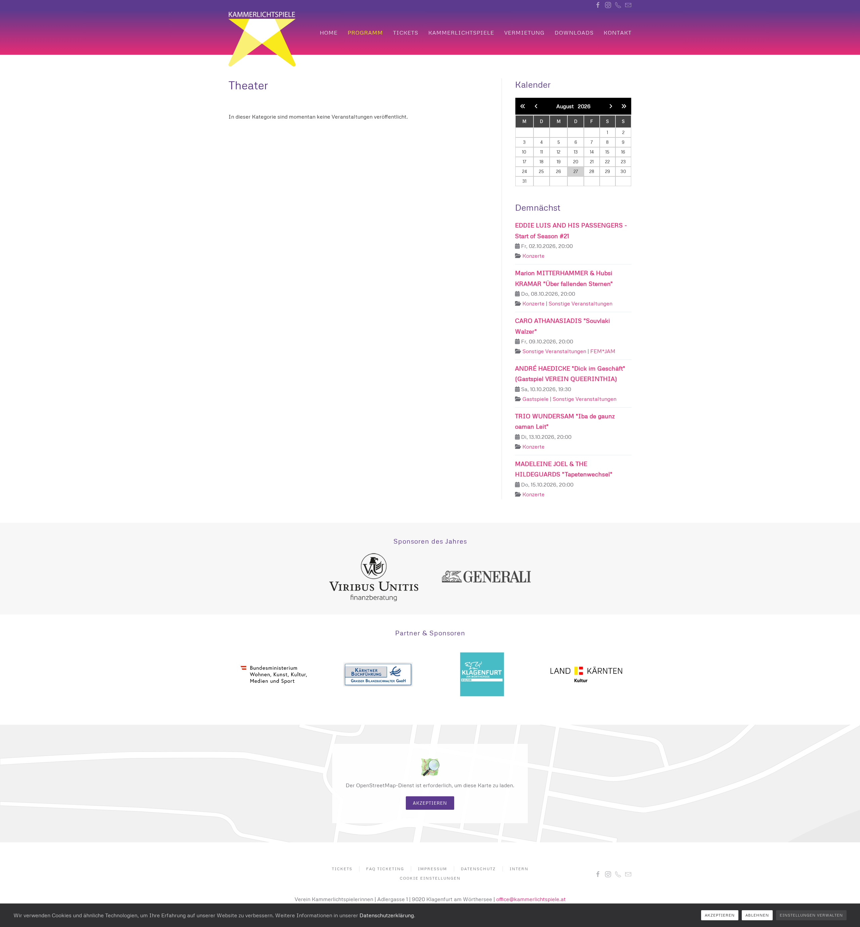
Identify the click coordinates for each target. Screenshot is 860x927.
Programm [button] (365, 32)
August (567, 106)
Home (329, 32)
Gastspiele (535, 398)
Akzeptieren (430, 803)
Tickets (405, 32)
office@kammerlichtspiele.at (531, 899)
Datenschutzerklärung (386, 915)
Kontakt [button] (618, 32)
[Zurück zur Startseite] (262, 39)
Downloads (574, 32)
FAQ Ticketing (385, 869)
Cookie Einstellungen (430, 878)
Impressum (432, 869)
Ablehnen (757, 915)
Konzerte (533, 255)
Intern (519, 869)
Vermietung (524, 32)
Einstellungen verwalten (811, 915)
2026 (584, 106)
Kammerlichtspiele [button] (461, 32)
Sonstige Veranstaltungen (580, 303)
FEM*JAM (602, 351)
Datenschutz (478, 869)
